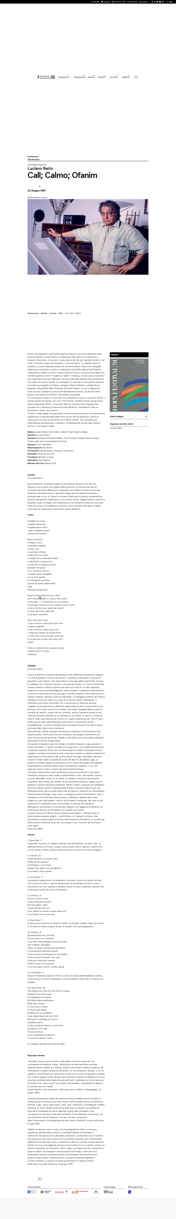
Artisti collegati (116, 417)
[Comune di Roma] (61, 1192)
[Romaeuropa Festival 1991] (129, 360)
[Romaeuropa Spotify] (157, 2)
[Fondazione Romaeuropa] (47, 77)
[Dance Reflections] (108, 1192)
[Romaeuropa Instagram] (154, 2)
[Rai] (129, 1192)
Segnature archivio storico (122, 424)
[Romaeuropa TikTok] (163, 2)
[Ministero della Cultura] (32, 1192)
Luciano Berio (116, 428)
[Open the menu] (136, 77)
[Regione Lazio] (46, 1192)
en (171, 2)
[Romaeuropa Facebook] (152, 2)
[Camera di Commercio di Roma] (80, 1192)
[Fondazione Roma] (96, 1192)
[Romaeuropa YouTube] (160, 2)
